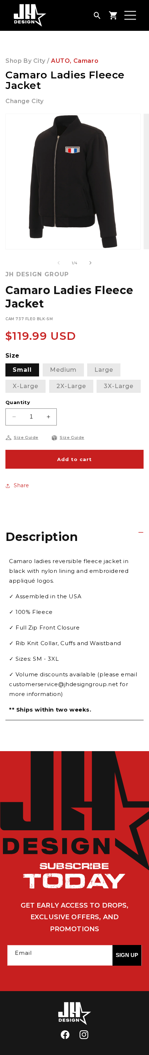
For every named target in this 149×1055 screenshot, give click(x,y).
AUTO (60, 60)
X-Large (25, 386)
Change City (24, 101)
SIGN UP (127, 955)
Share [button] (21, 485)
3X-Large (118, 386)
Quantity (17, 402)
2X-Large (71, 386)
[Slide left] (59, 263)
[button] (97, 15)
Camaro (86, 60)
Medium (63, 369)
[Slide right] (90, 263)
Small (22, 369)
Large (103, 369)
